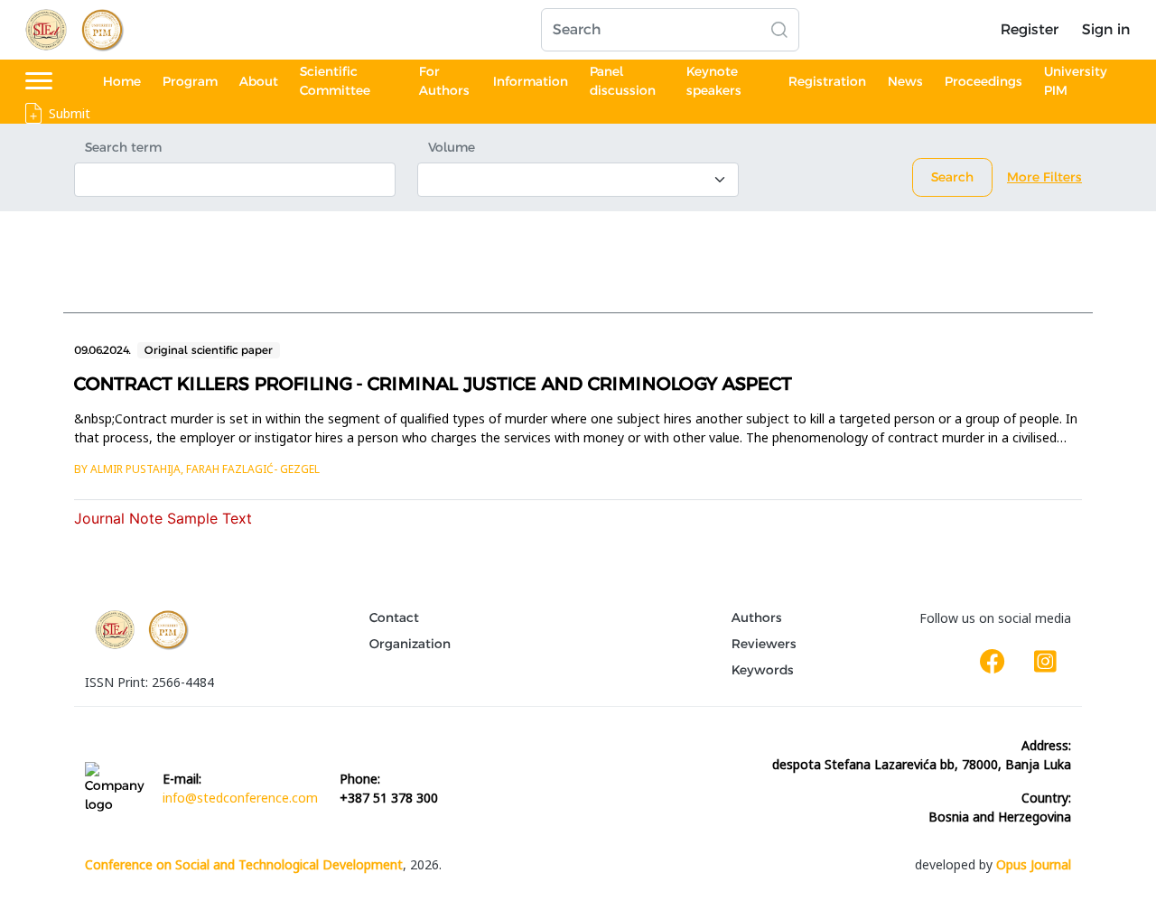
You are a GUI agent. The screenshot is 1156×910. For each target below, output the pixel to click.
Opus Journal (1033, 864)
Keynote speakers (713, 80)
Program (190, 81)
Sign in (1106, 29)
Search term (123, 147)
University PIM (1075, 80)
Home (122, 81)
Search (952, 177)
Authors (757, 617)
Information (530, 81)
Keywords (763, 670)
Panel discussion (623, 80)
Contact (394, 617)
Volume (451, 147)
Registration (827, 81)
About (258, 81)
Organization (410, 644)
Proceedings (983, 81)
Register (1029, 29)
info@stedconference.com (240, 797)
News (905, 81)
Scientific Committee (335, 80)
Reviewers (764, 644)
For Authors (444, 80)
